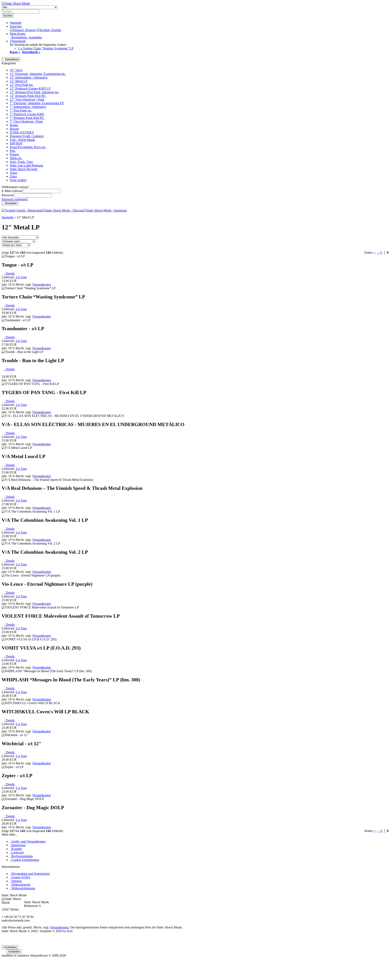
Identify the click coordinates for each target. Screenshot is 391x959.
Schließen (14, 951)
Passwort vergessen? (15, 199)
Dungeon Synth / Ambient (27, 136)
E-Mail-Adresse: (12, 191)
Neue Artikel (18, 180)
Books (14, 125)
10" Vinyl (16, 70)
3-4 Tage (21, 277)
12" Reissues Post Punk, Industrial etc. (34, 92)
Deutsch (30, 30)
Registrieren (18, 37)
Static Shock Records (23, 169)
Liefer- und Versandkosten (27, 841)
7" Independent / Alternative (28, 107)
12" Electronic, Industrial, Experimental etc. (38, 74)
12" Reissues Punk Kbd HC (28, 96)
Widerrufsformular (22, 888)
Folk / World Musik (22, 139)
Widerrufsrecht (20, 884)
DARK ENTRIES (22, 132)
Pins (12, 150)
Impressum (17, 845)
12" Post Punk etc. (22, 85)
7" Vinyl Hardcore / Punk (26, 121)
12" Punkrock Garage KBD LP (30, 88)
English (55, 30)
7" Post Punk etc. (21, 110)
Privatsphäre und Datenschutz (30, 873)
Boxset (14, 128)
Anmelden (34, 37)
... (378, 252)
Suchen (7, 15)
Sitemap (16, 881)
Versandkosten (41, 284)
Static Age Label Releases (26, 165)
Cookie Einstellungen (24, 859)
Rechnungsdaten (21, 856)
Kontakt (16, 848)
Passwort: (8, 195)
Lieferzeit (17, 852)
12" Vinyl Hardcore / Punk (27, 99)
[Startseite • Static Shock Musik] (16, 3)
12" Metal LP (18, 81)
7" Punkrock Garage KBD (27, 114)
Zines (13, 176)
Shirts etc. (16, 158)
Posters (14, 154)
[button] (16, 26)
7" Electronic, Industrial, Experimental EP (37, 103)
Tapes (13, 172)
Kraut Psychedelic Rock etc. (28, 147)
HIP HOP (16, 143)
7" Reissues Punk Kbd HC (27, 117)
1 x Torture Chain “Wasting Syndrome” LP (46, 48)
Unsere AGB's (20, 877)
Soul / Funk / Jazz (21, 161)
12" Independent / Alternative (29, 77)
